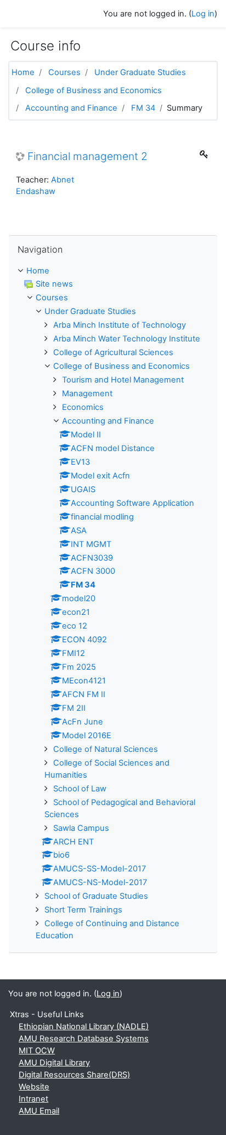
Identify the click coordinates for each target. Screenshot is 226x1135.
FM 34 (143, 108)
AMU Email (39, 1111)
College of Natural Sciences (105, 749)
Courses (64, 72)
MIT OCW (37, 1051)
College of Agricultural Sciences (113, 352)
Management (87, 393)
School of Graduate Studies (96, 896)
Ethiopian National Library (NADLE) (84, 1026)
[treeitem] (113, 271)
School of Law (79, 789)
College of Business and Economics (93, 90)
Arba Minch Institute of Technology (119, 325)
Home (23, 72)
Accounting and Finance (71, 108)
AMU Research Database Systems (84, 1038)
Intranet (33, 1099)
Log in (202, 14)
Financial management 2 (87, 156)
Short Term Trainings (83, 910)
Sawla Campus (81, 828)
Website (34, 1087)
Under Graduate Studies (140, 72)
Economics (83, 407)
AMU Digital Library (54, 1063)
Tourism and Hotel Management (123, 380)
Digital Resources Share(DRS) (74, 1075)
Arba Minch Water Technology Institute (126, 339)
